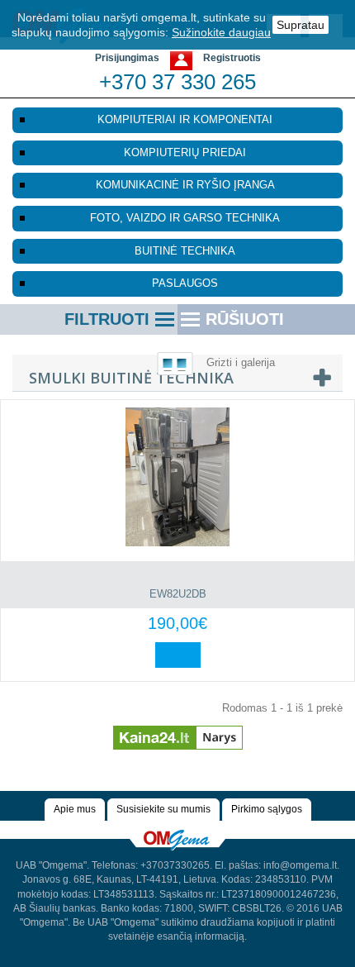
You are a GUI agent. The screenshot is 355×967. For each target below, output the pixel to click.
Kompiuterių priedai (185, 152)
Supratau (300, 24)
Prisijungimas (127, 58)
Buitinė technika (185, 251)
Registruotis (232, 58)
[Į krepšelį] (178, 655)
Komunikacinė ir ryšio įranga (185, 185)
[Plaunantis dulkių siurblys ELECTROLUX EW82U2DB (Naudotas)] (177, 476)
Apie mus (75, 809)
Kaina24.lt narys (178, 731)
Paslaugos (185, 283)
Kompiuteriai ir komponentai (184, 119)
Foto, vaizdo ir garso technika (185, 218)
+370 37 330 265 (177, 81)
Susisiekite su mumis (163, 809)
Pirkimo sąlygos (266, 809)
